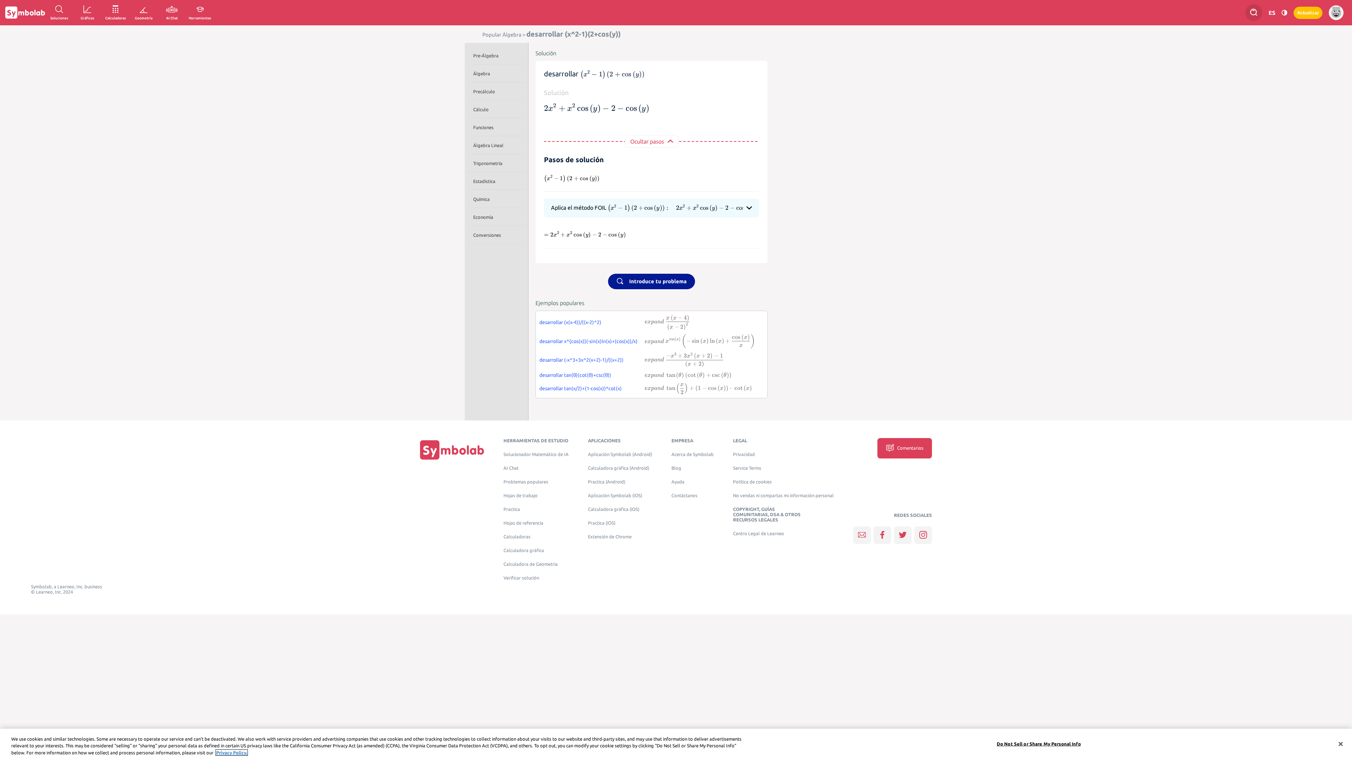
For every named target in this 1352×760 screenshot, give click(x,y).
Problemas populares (525, 481)
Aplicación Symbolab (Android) (620, 454)
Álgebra (481, 73)
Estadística (484, 181)
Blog (676, 468)
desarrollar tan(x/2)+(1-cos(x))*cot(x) (580, 388)
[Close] (1340, 744)
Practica (511, 509)
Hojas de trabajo (520, 495)
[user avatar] (1336, 12)
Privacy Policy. (231, 752)
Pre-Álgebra (486, 55)
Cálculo (481, 109)
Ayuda (677, 481)
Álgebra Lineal (488, 145)
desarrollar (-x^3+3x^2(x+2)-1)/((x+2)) (581, 359)
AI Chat (511, 468)
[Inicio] (452, 449)
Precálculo (484, 91)
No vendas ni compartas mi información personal (783, 495)
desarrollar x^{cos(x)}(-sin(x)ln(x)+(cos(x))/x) (588, 341)
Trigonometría (487, 163)
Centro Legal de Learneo (758, 533)
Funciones (483, 127)
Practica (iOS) (601, 523)
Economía (483, 217)
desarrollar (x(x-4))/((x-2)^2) (570, 322)
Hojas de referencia (523, 523)
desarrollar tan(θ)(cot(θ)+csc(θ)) (575, 375)
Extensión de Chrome (610, 536)
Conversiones (487, 235)
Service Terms (747, 468)
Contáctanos (684, 495)
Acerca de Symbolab (692, 454)
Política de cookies (752, 481)
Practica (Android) (606, 481)
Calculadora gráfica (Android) (618, 468)
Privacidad (744, 454)
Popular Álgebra (501, 35)
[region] (676, 744)
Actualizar (1308, 12)
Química (481, 199)
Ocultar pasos (647, 141)
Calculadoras (517, 536)
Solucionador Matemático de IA (536, 454)
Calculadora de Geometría (530, 564)
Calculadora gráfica (523, 550)
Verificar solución (521, 578)
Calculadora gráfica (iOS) (613, 509)
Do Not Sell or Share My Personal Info (1039, 743)
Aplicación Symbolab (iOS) (615, 495)
